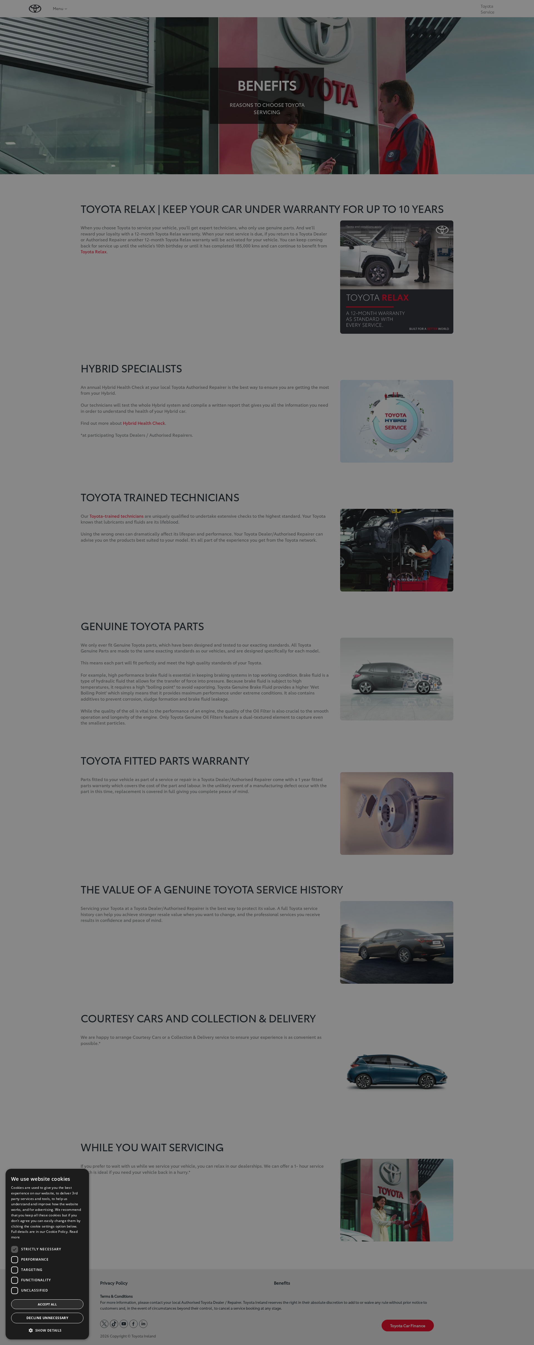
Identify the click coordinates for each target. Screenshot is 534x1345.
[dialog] (47, 1254)
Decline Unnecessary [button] (47, 1317)
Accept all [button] (47, 1304)
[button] (47, 1330)
